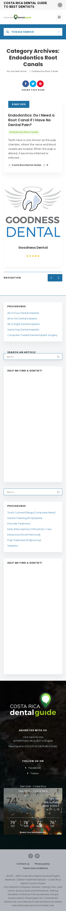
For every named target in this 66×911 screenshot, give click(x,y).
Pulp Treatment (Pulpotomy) (24, 540)
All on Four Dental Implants (23, 312)
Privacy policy (42, 863)
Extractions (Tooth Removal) (23, 534)
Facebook (34, 767)
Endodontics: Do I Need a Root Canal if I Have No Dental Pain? (31, 120)
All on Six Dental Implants (22, 318)
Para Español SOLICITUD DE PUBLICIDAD (33, 746)
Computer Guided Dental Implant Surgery (32, 335)
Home (23, 71)
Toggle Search (22, 32)
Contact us (23, 863)
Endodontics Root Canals (24, 132)
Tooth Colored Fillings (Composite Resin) (31, 512)
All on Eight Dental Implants (23, 324)
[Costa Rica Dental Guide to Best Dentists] (17, 17)
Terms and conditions (35, 868)
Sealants (12, 545)
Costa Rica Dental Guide (26, 165)
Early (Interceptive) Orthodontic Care (29, 529)
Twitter (34, 773)
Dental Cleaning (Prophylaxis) (24, 518)
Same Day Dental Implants (23, 329)
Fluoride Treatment (18, 523)
